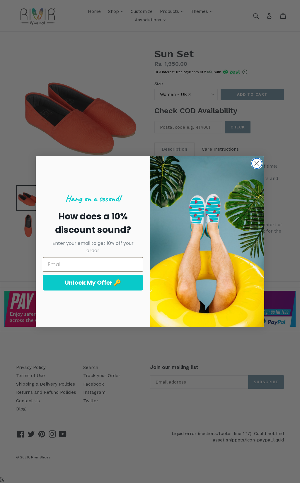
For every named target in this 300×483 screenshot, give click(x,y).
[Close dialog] (257, 163)
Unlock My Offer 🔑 (93, 283)
